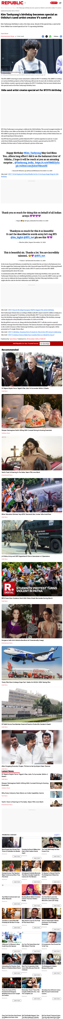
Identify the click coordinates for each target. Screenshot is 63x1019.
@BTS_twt (29, 237)
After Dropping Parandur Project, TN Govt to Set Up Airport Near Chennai (26, 766)
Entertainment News (7, 36)
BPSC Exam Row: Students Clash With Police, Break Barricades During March (27, 598)
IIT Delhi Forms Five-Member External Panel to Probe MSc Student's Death (26, 724)
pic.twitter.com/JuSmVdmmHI (31, 165)
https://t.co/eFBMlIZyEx (47, 162)
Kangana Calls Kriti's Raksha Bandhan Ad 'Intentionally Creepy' (23, 640)
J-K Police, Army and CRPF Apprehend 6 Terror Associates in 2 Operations (26, 556)
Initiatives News (6, 433)
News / (3, 7)
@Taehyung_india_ (25, 162)
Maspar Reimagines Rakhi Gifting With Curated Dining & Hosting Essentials (27, 430)
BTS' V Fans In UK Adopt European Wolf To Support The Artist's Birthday (31, 310)
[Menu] (59, 3)
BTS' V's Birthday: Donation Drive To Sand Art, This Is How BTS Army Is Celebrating (34, 332)
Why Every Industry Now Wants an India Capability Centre (23, 793)
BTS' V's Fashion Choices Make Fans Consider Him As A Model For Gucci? (31, 335)
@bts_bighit (17, 237)
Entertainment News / (10, 7)
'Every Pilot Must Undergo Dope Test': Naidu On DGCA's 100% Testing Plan (26, 682)
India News (5, 391)
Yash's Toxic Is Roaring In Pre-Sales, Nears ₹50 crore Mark (21, 472)
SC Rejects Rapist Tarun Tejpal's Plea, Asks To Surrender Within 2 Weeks (25, 388)
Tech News (4, 795)
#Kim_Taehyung (32, 152)
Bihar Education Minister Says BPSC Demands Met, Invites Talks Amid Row (26, 514)
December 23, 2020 (46, 171)
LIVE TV (55, 3)
